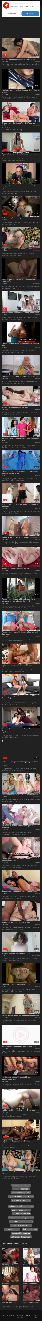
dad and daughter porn (21, 1210)
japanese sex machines (21, 1200)
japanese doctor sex (21, 1189)
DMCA (11, 1315)
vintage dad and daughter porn (21, 1206)
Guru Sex (24, 1244)
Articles (5, 1315)
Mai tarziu (12, 14)
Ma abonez (30, 14)
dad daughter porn (12, 1229)
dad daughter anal (30, 1229)
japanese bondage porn (21, 1193)
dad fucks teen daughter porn (21, 1221)
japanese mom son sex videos (21, 1197)
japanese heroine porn (21, 1185)
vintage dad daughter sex (21, 1237)
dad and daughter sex (21, 1214)
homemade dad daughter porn (21, 1218)
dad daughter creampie (21, 1233)
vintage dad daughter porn (21, 1225)
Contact (28, 1315)
